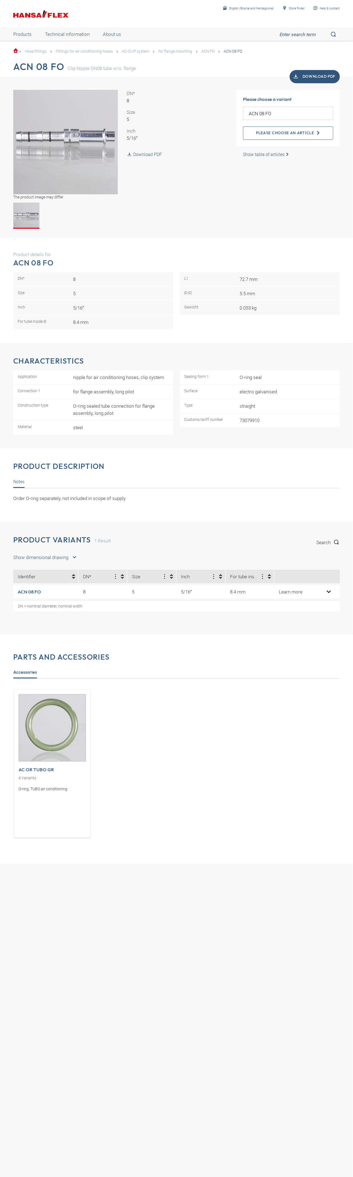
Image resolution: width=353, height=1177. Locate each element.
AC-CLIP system (135, 51)
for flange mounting (175, 51)
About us (112, 34)
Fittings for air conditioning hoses (84, 51)
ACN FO (208, 51)
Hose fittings (36, 51)
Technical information (67, 34)
